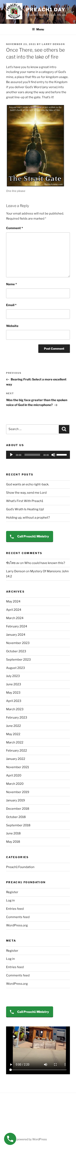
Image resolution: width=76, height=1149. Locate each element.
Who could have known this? (44, 563)
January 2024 (15, 634)
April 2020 (13, 775)
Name (11, 284)
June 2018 (13, 833)
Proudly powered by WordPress (26, 1139)
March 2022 (14, 742)
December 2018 (17, 808)
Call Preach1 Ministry (33, 536)
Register (12, 892)
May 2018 (13, 842)
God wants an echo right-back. (27, 484)
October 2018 (16, 817)
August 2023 (15, 668)
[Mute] (53, 455)
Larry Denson (53, 44)
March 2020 (15, 784)
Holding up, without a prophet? (28, 517)
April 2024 (13, 610)
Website (12, 326)
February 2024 (16, 626)
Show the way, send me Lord (26, 492)
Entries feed (15, 909)
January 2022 (15, 759)
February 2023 (16, 717)
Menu (40, 29)
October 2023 (16, 651)
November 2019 (17, 792)
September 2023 (18, 659)
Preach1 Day (45, 10)
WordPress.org (17, 925)
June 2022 (13, 726)
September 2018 (18, 825)
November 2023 (18, 643)
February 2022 (16, 750)
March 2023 (15, 709)
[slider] (62, 454)
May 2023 (13, 692)
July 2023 (13, 676)
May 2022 (13, 734)
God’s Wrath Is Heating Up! (25, 509)
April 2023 (13, 701)
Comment (14, 228)
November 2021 (17, 767)
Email (11, 305)
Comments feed (18, 917)
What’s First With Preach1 (24, 501)
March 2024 (15, 618)
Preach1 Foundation (20, 867)
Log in (10, 900)
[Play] (11, 455)
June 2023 (13, 684)
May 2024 (13, 601)
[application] (38, 455)
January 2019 (15, 800)
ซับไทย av (12, 563)
